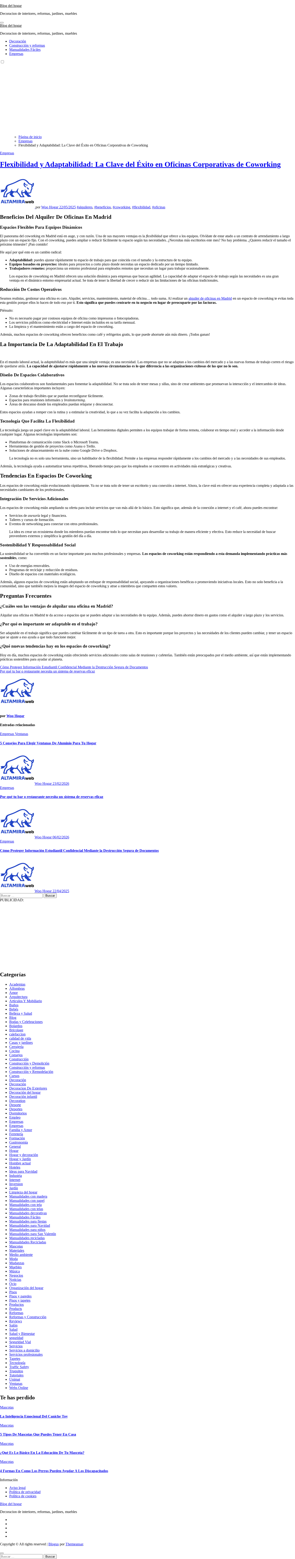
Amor (13, 993)
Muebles (15, 1267)
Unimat (14, 1379)
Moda (13, 1259)
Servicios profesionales (26, 1354)
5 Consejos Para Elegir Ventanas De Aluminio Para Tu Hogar (48, 743)
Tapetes (14, 1359)
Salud (13, 1329)
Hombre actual (20, 1163)
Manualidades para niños (27, 1230)
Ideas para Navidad (23, 1171)
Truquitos (16, 1371)
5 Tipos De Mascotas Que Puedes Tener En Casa (38, 1434)
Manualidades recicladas (27, 1238)
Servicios (16, 1346)
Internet (14, 1180)
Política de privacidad (25, 1492)
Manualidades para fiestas (28, 1221)
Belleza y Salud (20, 1013)
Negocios (16, 1275)
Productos (16, 1304)
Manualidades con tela (25, 1205)
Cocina (14, 1051)
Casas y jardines (21, 1042)
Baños (13, 1005)
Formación (17, 1138)
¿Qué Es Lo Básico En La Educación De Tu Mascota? (42, 1453)
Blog (12, 1018)
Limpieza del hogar (23, 1192)
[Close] (2, 1553)
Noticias (15, 1280)
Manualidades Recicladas (27, 1242)
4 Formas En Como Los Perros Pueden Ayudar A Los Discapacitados (54, 1471)
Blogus (53, 1544)
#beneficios (102, 207)
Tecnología (17, 1363)
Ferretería (16, 1134)
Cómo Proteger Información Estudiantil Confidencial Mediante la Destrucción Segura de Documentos (79, 851)
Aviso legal (17, 1488)
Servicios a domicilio (24, 1350)
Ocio (12, 1284)
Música (14, 1271)
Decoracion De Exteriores (28, 1088)
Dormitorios (18, 1113)
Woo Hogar (50, 207)
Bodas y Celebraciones (26, 1022)
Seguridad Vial (20, 1342)
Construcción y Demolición (29, 1063)
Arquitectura (18, 997)
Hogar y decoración (23, 1155)
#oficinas (158, 207)
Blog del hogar (11, 6)
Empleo (15, 1117)
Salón (13, 1325)
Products (15, 1309)
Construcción (19, 1059)
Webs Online (18, 1388)
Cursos (14, 1076)
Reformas (16, 1313)
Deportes (15, 1109)
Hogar (13, 1151)
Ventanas (21, 734)
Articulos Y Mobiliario (25, 1001)
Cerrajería (16, 1047)
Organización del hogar (26, 1288)
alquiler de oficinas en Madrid (210, 298)
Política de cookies (22, 1496)
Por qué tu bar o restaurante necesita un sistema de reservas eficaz (51, 797)
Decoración (17, 41)
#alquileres (84, 207)
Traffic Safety (19, 1367)
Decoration (17, 1101)
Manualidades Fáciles (25, 50)
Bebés (13, 1009)
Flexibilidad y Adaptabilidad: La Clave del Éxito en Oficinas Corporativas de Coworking (140, 164)
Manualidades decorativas (28, 1213)
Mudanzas (16, 1263)
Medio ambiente (21, 1255)
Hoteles (14, 1167)
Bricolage (16, 1030)
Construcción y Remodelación (31, 1072)
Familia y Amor (20, 1130)
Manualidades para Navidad (29, 1225)
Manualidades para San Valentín (32, 1234)
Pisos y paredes (20, 1296)
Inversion (16, 1184)
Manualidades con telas (26, 1209)
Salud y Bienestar (22, 1334)
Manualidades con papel (26, 1201)
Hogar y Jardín (20, 1159)
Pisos (13, 1292)
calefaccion (17, 1034)
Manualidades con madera (28, 1196)
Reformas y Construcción (27, 1317)
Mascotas (16, 1246)
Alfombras (17, 988)
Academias (17, 984)
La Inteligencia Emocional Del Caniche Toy (34, 1416)
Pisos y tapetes (19, 1300)
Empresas (16, 54)
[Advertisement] (147, 99)
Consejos (16, 1055)
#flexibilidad (141, 207)
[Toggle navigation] (2, 22)
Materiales (16, 1250)
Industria (15, 1176)
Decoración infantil (23, 1097)
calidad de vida (20, 1038)
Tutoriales (16, 1375)
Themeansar (74, 1544)
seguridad (16, 1338)
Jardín (13, 1188)
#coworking (121, 207)
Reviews (15, 1321)
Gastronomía (18, 1142)
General (15, 1146)
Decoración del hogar (25, 1092)
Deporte (15, 1105)
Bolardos (15, 1026)
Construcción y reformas (27, 45)
